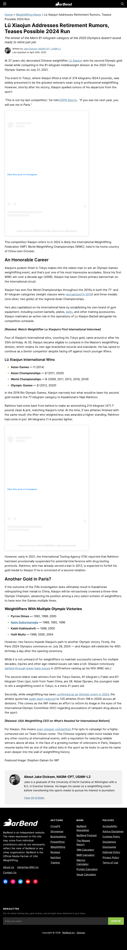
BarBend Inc (68, 932)
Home (9, 14)
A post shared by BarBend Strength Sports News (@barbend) (47, 231)
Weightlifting (57, 846)
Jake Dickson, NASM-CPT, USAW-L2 (42, 48)
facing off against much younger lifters (85, 351)
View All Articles (34, 797)
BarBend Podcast (87, 835)
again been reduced (42, 698)
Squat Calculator (86, 874)
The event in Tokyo (18, 78)
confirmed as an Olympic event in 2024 (83, 694)
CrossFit (55, 826)
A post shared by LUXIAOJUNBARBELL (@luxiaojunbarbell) (47, 545)
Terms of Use (110, 862)
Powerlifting (57, 841)
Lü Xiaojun (75, 60)
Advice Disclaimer (113, 831)
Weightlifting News (28, 14)
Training (55, 862)
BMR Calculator (86, 855)
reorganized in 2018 (79, 294)
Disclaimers (109, 841)
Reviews (55, 852)
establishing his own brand (88, 307)
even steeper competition (54, 729)
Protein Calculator (87, 869)
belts (69, 311)
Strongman (56, 831)
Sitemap (81, 932)
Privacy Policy (111, 857)
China (45, 591)
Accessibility (110, 826)
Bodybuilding (58, 836)
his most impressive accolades (80, 272)
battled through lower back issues (27, 668)
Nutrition (55, 857)
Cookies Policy (111, 836)
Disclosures (109, 846)
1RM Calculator (85, 849)
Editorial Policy (111, 852)
